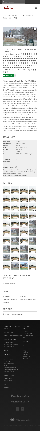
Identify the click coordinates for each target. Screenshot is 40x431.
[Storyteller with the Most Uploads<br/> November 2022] (4, 61)
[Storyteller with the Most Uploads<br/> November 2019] (9, 65)
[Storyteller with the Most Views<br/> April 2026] (28, 54)
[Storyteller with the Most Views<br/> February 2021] (9, 63)
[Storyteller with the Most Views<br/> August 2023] (18, 58)
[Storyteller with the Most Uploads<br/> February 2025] (20, 56)
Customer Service (9, 372)
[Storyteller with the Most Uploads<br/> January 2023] (33, 58)
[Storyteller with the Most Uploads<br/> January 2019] (30, 65)
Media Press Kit (8, 380)
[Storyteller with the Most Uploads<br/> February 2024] (7, 58)
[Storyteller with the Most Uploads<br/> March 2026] (31, 54)
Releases (25, 331)
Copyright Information (10, 367)
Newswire (7, 354)
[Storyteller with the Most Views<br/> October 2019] (11, 65)
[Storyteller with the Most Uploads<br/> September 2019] (15, 65)
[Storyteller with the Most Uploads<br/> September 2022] (9, 61)
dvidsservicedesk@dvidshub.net (13, 335)
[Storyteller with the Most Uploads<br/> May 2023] (26, 58)
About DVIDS (8, 359)
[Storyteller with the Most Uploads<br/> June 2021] (35, 61)
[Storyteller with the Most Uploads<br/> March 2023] (29, 58)
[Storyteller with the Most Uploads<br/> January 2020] (6, 65)
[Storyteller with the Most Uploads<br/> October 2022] (8, 61)
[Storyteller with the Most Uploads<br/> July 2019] (19, 65)
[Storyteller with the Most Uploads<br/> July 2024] (32, 56)
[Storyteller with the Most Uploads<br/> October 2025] (6, 56)
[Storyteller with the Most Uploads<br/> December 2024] (24, 56)
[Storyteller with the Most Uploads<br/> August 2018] (3, 67)
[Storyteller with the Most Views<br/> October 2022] (6, 61)
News (24, 348)
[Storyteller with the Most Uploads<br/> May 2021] (3, 63)
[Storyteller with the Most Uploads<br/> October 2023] (14, 58)
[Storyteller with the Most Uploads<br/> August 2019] (17, 65)
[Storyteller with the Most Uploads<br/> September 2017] (24, 67)
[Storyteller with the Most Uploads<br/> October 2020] (24, 63)
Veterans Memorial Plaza (28, 299)
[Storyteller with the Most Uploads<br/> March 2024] (5, 58)
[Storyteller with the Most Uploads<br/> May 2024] (35, 56)
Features (7, 350)
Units (5, 384)
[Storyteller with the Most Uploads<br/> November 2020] (22, 63)
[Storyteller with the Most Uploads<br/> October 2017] (22, 67)
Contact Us (7, 361)
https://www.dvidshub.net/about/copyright (15, 175)
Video (24, 346)
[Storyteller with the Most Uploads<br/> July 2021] (33, 61)
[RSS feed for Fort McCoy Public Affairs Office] (31, 70)
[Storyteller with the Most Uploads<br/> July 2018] (5, 67)
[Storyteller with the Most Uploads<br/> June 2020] (31, 63)
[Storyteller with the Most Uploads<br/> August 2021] (32, 61)
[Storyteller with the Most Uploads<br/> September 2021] (30, 61)
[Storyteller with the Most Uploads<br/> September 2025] (8, 56)
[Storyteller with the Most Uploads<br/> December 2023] (11, 58)
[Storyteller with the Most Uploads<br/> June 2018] (7, 67)
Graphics (25, 352)
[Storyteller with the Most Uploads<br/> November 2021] (26, 61)
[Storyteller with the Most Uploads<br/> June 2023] (24, 58)
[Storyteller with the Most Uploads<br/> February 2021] (11, 63)
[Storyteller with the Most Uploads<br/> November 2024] (26, 56)
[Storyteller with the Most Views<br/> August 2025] (9, 56)
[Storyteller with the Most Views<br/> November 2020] (20, 63)
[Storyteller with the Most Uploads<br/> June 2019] (20, 65)
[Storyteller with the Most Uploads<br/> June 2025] (13, 56)
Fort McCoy (6, 296)
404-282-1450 (7, 329)
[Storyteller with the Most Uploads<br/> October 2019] (13, 65)
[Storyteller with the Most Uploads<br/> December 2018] (32, 65)
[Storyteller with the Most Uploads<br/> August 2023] (20, 58)
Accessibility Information (11, 369)
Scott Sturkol (15, 54)
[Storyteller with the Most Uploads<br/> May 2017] (29, 67)
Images (25, 344)
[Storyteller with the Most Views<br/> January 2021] (13, 63)
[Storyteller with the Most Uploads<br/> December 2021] (24, 61)
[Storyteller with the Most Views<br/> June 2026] (24, 54)
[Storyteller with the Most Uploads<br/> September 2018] (35, 65)
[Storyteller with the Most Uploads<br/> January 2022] (22, 61)
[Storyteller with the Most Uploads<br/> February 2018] (14, 67)
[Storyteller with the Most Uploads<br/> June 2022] (15, 61)
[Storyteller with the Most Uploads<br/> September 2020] (26, 63)
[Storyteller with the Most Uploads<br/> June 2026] (26, 54)
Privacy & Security (9, 363)
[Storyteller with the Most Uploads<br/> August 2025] (11, 56)
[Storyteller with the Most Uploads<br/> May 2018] (9, 67)
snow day (23, 296)
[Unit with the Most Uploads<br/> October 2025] (8, 72)
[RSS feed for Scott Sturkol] (22, 54)
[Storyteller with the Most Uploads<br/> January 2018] (16, 67)
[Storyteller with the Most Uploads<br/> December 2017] (18, 67)
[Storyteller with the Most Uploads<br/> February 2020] (4, 65)
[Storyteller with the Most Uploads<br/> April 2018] (11, 67)
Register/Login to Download (14, 314)
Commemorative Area (10, 299)
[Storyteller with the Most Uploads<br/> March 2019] (26, 65)
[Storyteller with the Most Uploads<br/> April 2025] (15, 56)
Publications (26, 356)
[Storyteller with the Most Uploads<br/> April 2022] (17, 61)
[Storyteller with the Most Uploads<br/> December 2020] (18, 63)
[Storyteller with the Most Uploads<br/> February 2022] (20, 61)
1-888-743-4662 (8, 342)
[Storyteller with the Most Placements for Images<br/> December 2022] (35, 58)
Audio (24, 350)
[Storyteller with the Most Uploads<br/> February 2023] (31, 58)
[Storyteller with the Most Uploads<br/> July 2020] (29, 63)
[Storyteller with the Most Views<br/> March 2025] (17, 56)
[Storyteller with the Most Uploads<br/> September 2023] (16, 58)
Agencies (6, 387)
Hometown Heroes (28, 333)
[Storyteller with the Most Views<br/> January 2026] (35, 54)
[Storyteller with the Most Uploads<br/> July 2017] (27, 67)
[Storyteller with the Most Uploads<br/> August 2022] (11, 61)
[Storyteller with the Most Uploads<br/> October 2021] (28, 61)
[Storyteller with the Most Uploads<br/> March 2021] (7, 63)
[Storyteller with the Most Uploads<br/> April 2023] (27, 58)
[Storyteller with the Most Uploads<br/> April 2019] (24, 65)
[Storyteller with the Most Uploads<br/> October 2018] (33, 65)
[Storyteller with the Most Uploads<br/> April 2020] (35, 63)
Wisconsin (6, 302)
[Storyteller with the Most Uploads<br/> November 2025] (4, 56)
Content (26, 341)
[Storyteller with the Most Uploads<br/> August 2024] (30, 56)
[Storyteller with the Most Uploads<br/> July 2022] (13, 61)
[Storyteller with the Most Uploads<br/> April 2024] (3, 58)
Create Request (8, 378)
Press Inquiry (9, 376)
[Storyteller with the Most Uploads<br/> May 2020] (33, 63)
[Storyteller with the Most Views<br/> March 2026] (29, 54)
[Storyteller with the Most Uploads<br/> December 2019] (8, 65)
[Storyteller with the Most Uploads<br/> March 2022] (19, 61)
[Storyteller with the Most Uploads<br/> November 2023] (13, 58)
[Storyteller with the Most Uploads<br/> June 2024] (33, 56)
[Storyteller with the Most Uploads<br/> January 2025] (22, 56)
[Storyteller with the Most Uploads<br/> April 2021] (5, 63)
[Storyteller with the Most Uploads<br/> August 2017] (26, 67)
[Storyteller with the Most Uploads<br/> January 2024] (9, 58)
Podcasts (25, 354)
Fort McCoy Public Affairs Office (15, 70)
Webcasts (25, 358)
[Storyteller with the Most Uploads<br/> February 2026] (33, 54)
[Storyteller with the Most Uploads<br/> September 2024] (28, 56)
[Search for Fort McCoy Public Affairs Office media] (29, 70)
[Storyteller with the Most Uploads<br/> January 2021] (14, 63)
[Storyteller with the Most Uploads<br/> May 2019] (22, 65)
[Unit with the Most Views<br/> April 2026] (34, 70)
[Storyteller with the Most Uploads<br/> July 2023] (22, 58)
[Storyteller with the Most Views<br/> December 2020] (16, 63)
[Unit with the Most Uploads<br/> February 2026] (3, 72)
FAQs (5, 365)
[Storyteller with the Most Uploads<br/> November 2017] (20, 67)
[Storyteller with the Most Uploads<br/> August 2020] (27, 63)
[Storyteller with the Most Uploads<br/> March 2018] (13, 67)
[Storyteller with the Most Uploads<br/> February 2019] (28, 65)
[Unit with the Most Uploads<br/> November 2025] (6, 72)
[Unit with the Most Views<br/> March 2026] (36, 70)
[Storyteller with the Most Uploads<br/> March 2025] (19, 56)
